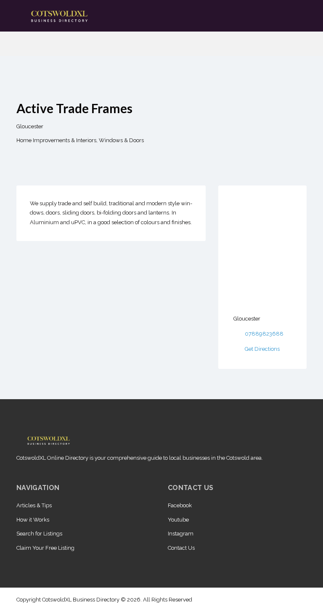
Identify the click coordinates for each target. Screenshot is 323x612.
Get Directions (262, 349)
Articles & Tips (34, 505)
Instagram (180, 533)
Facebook (180, 505)
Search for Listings (39, 533)
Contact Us (181, 548)
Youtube (178, 520)
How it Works (32, 520)
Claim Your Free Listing (45, 548)
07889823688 (264, 334)
